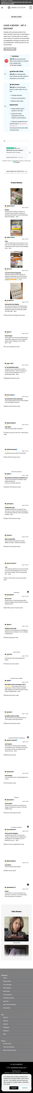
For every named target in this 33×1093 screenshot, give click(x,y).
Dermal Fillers (7, 981)
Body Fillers (6, 991)
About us (5, 1017)
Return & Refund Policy (9, 1050)
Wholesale (6, 1027)
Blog (4, 1034)
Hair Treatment (7, 994)
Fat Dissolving (7, 984)
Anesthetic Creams (8, 998)
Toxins (5, 978)
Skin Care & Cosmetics (9, 1004)
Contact (5, 1024)
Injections (6, 1001)
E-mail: (16, 1067)
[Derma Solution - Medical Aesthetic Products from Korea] (16, 7)
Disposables (6, 1008)
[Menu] (2, 8)
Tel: (11, 1064)
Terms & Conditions (8, 1047)
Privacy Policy (7, 1043)
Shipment (6, 1030)
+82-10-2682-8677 (17, 1064)
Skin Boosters (7, 988)
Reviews (5, 1021)
